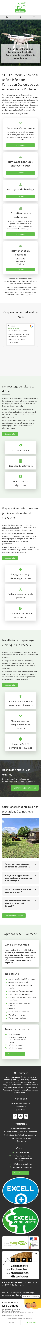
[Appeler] (7, 17)
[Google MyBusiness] (20, 1116)
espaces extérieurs (10, 528)
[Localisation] (20, 17)
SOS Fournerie (16, 955)
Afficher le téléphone (18, 1045)
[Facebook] (15, 1116)
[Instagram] (26, 1116)
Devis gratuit (13, 979)
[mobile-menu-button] (34, 17)
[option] (20, 343)
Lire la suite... (13, 343)
